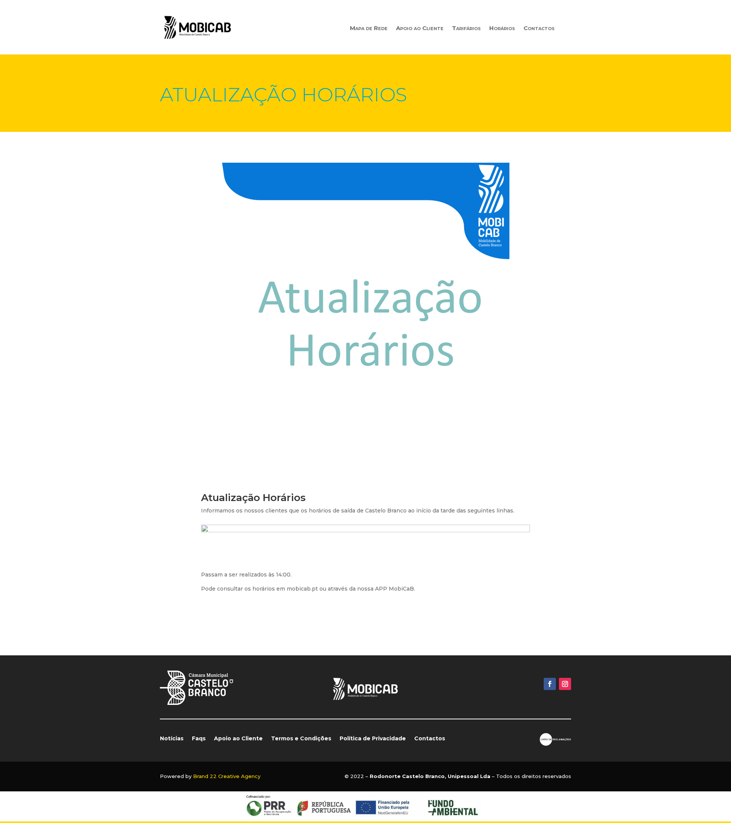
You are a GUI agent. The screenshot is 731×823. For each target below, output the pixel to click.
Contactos (539, 29)
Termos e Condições (301, 739)
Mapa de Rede (369, 29)
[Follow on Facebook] (550, 684)
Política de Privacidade (373, 739)
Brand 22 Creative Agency (226, 776)
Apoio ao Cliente (420, 29)
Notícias (172, 739)
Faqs (199, 739)
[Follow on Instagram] (565, 684)
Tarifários (466, 29)
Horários (502, 29)
